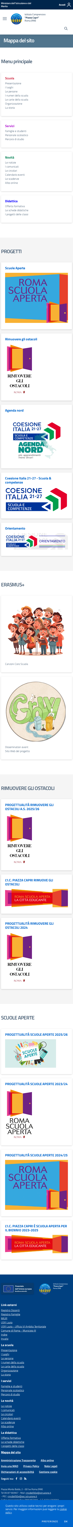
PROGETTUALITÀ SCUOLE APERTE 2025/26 (36, 1034)
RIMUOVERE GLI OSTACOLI (27, 788)
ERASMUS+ (12, 584)
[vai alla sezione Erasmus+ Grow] (36, 712)
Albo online (11, 183)
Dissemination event (16, 747)
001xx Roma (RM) (34, 1489)
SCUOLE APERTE (17, 1017)
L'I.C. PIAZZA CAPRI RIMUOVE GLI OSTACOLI (29, 882)
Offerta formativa (15, 206)
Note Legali (50, 1466)
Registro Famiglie (10, 1314)
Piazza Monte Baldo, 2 (12, 1489)
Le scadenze (12, 179)
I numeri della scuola (16, 95)
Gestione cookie (48, 1472)
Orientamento (15, 528)
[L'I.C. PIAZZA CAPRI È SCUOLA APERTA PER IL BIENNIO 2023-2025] (36, 1244)
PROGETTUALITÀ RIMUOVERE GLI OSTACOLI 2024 (29, 925)
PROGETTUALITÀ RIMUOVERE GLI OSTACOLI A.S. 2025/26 (29, 807)
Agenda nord (14, 410)
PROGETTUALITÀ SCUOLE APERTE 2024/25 (36, 1155)
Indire (4, 1335)
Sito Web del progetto (17, 751)
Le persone (11, 91)
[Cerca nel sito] (66, 29)
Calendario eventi (15, 175)
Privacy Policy (31, 1466)
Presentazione (13, 83)
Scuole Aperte (15, 268)
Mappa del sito (11, 1452)
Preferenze (50, 1521)
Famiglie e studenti (15, 131)
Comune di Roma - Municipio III (18, 1330)
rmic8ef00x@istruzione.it (38, 1493)
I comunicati (12, 166)
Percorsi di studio (14, 139)
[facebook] (16, 1478)
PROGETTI (11, 251)
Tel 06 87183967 (10, 1493)
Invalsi (4, 1339)
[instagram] (20, 1478)
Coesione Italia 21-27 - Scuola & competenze (28, 480)
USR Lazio (6, 1322)
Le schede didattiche (16, 210)
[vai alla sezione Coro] (36, 630)
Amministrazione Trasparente (18, 1460)
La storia (10, 108)
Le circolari (11, 171)
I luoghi (9, 87)
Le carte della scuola (16, 99)
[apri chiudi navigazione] (5, 19)
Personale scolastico (16, 135)
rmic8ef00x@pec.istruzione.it (22, 1496)
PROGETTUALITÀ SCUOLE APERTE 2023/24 (36, 1084)
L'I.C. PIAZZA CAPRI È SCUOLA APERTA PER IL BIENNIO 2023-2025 (36, 1228)
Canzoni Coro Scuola (16, 664)
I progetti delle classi (16, 214)
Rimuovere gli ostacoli (21, 339)
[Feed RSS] (25, 1478)
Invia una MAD (9, 1466)
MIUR (4, 1318)
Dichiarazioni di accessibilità (17, 1472)
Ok (66, 1521)
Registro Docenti (10, 1310)
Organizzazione (13, 104)
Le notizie (10, 162)
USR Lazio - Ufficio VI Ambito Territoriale (23, 1326)
